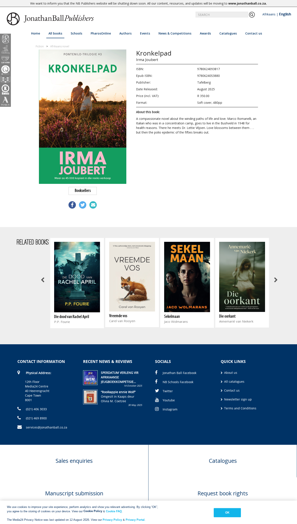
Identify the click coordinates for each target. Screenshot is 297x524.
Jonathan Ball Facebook (179, 373)
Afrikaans (268, 14)
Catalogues (228, 33)
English (285, 14)
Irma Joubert (147, 59)
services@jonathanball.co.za (46, 427)
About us (230, 373)
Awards (205, 33)
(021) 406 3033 (36, 409)
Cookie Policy (92, 511)
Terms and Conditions (239, 408)
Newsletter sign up (237, 399)
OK (227, 512)
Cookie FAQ (114, 511)
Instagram (170, 409)
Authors (125, 33)
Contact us (253, 33)
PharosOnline (101, 33)
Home (35, 33)
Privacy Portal (135, 519)
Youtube (169, 400)
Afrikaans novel (59, 46)
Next (275, 280)
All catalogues (233, 381)
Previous (43, 280)
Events (145, 33)
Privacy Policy (112, 519)
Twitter (168, 391)
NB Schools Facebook (178, 382)
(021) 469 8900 (36, 418)
